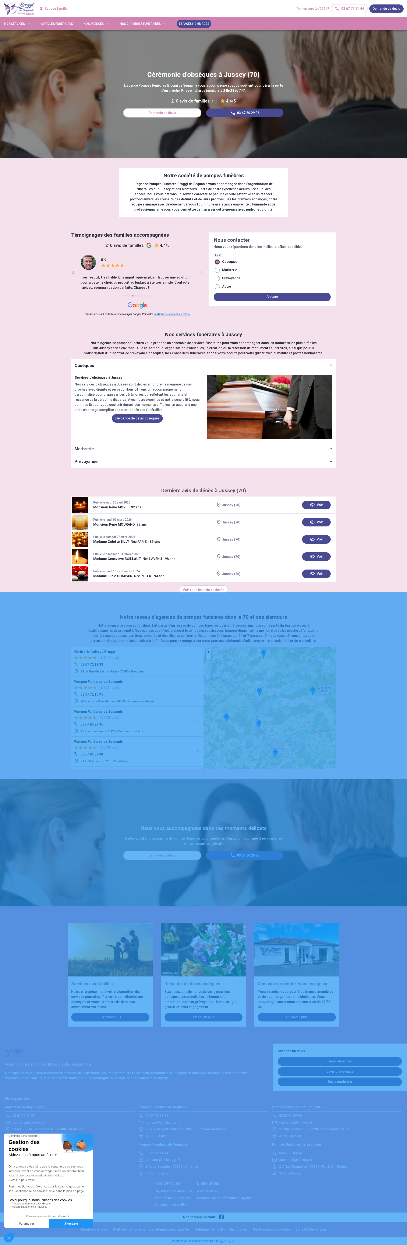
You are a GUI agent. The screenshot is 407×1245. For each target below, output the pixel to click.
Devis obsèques (340, 1061)
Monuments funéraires (172, 1198)
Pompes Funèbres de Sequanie (98, 682)
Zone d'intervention (310, 1229)
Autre (226, 286)
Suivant (272, 297)
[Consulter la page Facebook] (221, 1217)
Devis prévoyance (339, 1071)
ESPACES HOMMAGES (194, 23)
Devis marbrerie (340, 1082)
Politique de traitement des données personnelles (151, 1229)
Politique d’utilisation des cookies (221, 1229)
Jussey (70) (231, 505)
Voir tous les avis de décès (203, 590)
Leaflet (331, 767)
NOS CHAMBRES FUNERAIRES (140, 23)
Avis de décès (207, 1191)
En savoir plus (110, 1017)
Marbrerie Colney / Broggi (94, 652)
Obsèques (229, 262)
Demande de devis (386, 9)
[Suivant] (201, 272)
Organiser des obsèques (173, 1191)
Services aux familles (171, 1205)
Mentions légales (94, 1229)
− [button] (208, 657)
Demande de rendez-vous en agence (224, 1198)
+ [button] (208, 651)
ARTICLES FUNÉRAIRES (57, 23)
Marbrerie (229, 270)
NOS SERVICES (14, 23)
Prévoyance (231, 278)
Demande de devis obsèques (137, 418)
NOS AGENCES (94, 23)
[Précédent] (73, 272)
